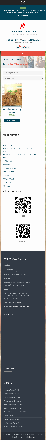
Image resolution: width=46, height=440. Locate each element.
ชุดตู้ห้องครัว (7, 165)
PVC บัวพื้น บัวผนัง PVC (10, 145)
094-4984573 (16, 302)
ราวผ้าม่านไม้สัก (8, 172)
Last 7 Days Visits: (11, 405)
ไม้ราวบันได (7, 182)
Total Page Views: (11, 423)
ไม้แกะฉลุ (6, 186)
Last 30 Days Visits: (11, 408)
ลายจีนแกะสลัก (8, 175)
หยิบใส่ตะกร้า (13, 120)
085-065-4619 (13, 40)
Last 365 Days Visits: (12, 412)
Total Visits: (8, 416)
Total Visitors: (9, 419)
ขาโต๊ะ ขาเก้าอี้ (8, 161)
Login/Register (24, 15)
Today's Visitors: (10, 394)
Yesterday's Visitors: (12, 401)
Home (5, 64)
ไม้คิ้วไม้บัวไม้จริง (9, 179)
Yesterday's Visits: (11, 397)
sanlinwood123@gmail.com (31, 40)
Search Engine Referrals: (13, 427)
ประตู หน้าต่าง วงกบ (9, 168)
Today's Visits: (9, 390)
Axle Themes (30, 437)
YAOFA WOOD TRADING (23, 31)
